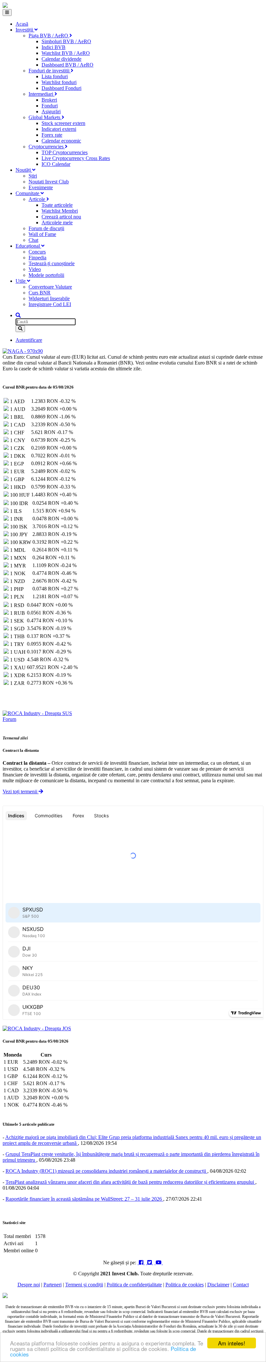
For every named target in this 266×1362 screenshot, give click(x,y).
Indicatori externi (59, 129)
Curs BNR (40, 292)
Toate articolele (57, 205)
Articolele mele (57, 222)
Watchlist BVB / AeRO (66, 53)
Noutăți (24, 170)
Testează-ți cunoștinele (52, 263)
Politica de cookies (184, 1284)
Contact (241, 1284)
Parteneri (52, 1284)
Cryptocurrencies (47, 146)
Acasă (22, 24)
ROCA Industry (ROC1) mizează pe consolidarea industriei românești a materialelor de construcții (106, 1171)
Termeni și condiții (84, 1284)
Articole (37, 199)
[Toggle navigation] (7, 12)
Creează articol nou (61, 216)
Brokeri (49, 100)
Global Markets (45, 117)
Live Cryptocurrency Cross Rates (76, 158)
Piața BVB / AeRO (49, 35)
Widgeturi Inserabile (49, 298)
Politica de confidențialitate (134, 1284)
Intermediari (41, 94)
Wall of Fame (42, 234)
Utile (21, 281)
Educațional (28, 246)
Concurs (37, 251)
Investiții (25, 29)
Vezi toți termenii (21, 791)
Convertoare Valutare (50, 287)
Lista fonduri (55, 76)
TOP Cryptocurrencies (65, 152)
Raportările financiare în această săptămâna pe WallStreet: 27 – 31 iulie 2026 (84, 1199)
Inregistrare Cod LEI (50, 304)
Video (35, 269)
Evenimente (41, 187)
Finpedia (37, 257)
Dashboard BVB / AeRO (67, 65)
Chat (33, 240)
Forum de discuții (46, 228)
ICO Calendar (56, 164)
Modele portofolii (46, 275)
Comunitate (28, 193)
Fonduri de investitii (50, 70)
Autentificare (29, 340)
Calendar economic (61, 140)
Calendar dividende (61, 59)
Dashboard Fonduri (61, 88)
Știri (33, 176)
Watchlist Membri (60, 211)
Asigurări (51, 111)
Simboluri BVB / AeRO (66, 41)
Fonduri (50, 105)
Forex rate (52, 135)
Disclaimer (218, 1284)
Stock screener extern (63, 123)
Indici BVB (54, 47)
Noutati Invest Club (49, 181)
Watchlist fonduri (59, 82)
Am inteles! (231, 1343)
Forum (9, 719)
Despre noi (29, 1284)
